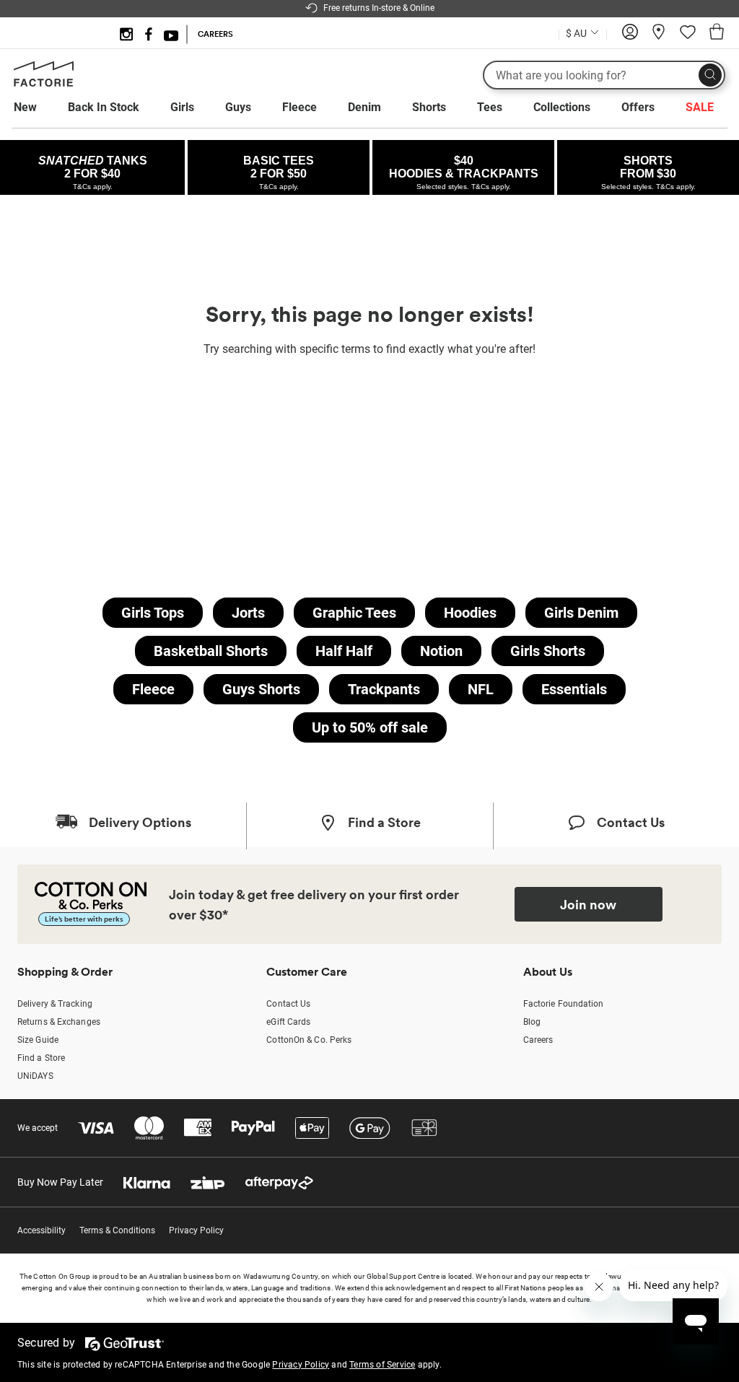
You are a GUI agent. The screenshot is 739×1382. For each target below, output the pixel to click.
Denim (364, 107)
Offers (638, 107)
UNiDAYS (35, 1076)
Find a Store (41, 1058)
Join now (588, 904)
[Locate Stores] (659, 37)
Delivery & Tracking (54, 1004)
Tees (489, 107)
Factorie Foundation (563, 1004)
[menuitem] (39, 107)
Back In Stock (103, 107)
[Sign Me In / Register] (630, 37)
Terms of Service (382, 1365)
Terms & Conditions (117, 1230)
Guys (238, 107)
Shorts (429, 107)
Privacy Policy (196, 1230)
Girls (182, 107)
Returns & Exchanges (58, 1022)
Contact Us (288, 1004)
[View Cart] (716, 34)
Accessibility (41, 1230)
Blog (532, 1022)
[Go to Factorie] (44, 83)
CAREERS (215, 33)
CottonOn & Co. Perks (308, 1040)
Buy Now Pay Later (60, 1182)
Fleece (299, 107)
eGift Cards (288, 1022)
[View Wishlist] (687, 37)
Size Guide (37, 1040)
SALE (700, 107)
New (25, 107)
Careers (538, 1040)
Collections (561, 107)
